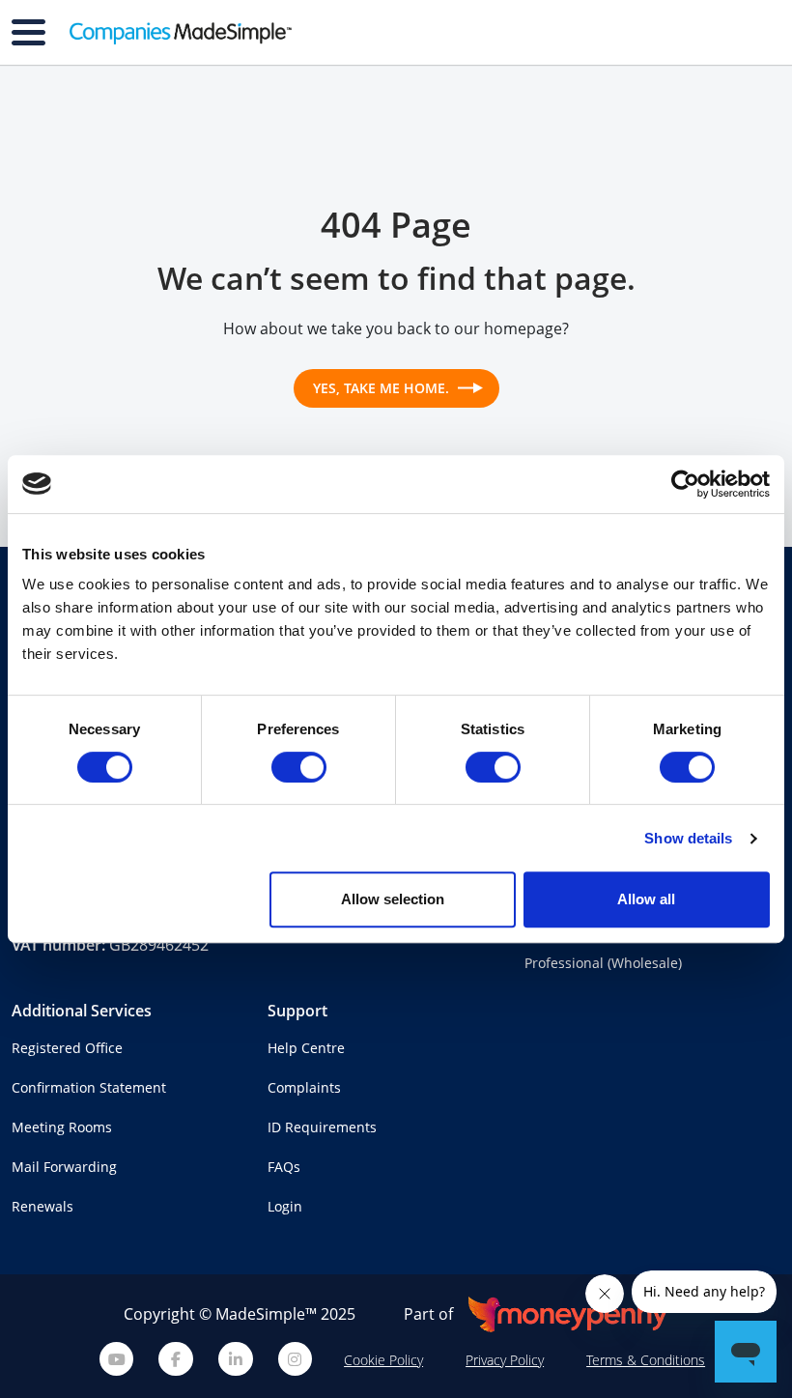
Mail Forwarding (64, 1166)
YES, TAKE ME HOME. (383, 388)
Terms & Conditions (645, 1360)
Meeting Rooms (62, 1127)
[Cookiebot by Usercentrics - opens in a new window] (685, 484)
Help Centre (306, 1048)
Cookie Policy (383, 1360)
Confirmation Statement (89, 1087)
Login (285, 1206)
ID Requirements (322, 1127)
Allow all (646, 899)
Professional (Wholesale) (603, 963)
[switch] (298, 767)
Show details (688, 838)
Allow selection (392, 899)
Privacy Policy (505, 1360)
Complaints (304, 1087)
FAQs (284, 1166)
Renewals (42, 1206)
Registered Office (67, 1048)
